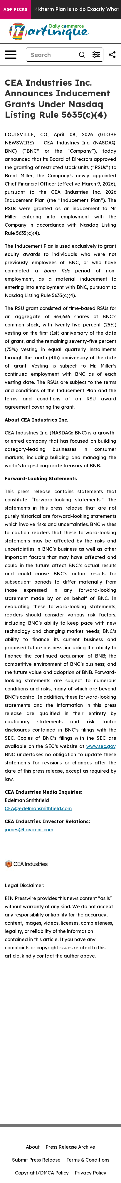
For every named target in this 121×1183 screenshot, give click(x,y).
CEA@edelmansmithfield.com (38, 808)
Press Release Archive (70, 1147)
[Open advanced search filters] (96, 54)
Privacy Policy (90, 1173)
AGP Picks (15, 9)
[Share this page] (112, 54)
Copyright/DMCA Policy (42, 1173)
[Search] (82, 54)
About (33, 1147)
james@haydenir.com (29, 830)
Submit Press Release (36, 1160)
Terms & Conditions (87, 1160)
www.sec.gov (100, 746)
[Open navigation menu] (10, 54)
